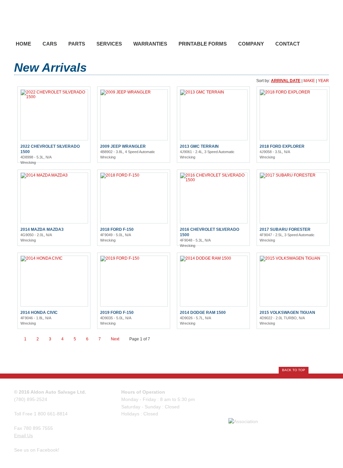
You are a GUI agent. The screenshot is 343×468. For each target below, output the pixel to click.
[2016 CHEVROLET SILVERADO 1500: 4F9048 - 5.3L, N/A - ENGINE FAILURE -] (213, 180)
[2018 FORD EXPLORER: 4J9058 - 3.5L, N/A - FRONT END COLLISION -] (285, 92)
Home (23, 44)
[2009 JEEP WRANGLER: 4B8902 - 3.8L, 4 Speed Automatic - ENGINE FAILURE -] (125, 92)
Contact (287, 44)
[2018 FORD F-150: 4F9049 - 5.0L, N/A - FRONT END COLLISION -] (119, 175)
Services (109, 44)
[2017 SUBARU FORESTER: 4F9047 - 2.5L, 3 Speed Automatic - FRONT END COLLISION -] (288, 175)
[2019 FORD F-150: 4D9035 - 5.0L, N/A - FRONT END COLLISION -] (119, 258)
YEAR (323, 80)
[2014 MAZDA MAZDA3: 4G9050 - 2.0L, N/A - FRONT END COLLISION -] (44, 175)
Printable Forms (203, 44)
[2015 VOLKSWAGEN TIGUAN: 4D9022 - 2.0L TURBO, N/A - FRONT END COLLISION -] (290, 258)
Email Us (23, 435)
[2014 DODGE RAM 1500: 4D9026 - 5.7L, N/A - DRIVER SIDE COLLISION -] (205, 258)
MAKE (309, 80)
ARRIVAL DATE (285, 80)
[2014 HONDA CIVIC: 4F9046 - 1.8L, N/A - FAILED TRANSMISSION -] (42, 258)
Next (115, 339)
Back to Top (293, 370)
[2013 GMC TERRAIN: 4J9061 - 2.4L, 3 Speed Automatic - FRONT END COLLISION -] (202, 92)
